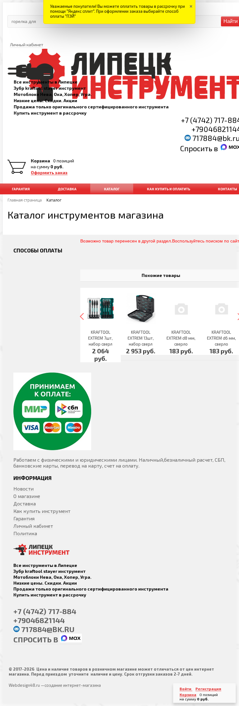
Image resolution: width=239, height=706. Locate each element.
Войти (186, 688)
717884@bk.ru (47, 629)
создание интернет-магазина (73, 685)
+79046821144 (39, 620)
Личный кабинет (33, 526)
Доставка (24, 503)
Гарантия (24, 518)
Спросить (197, 148)
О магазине (26, 496)
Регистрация (208, 688)
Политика (25, 533)
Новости (23, 488)
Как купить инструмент (41, 511)
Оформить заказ (49, 172)
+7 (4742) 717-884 (44, 611)
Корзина (40, 160)
